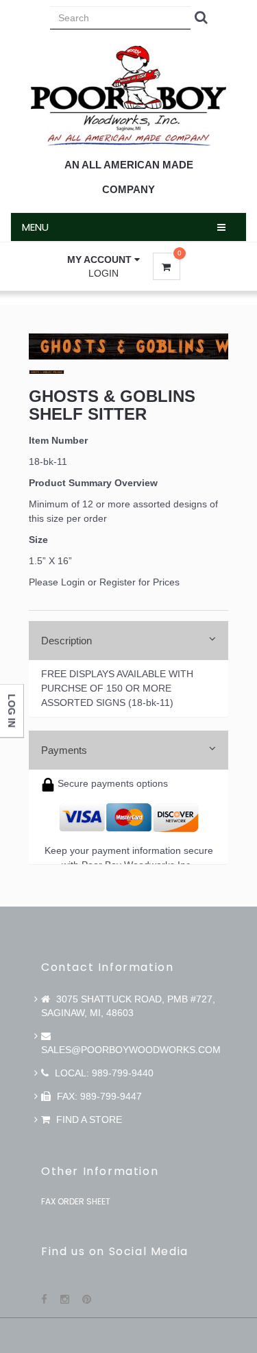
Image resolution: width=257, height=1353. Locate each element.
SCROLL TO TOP (223, 263)
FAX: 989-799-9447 (98, 1096)
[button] (103, 259)
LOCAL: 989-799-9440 (103, 1072)
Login (103, 273)
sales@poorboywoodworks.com (131, 1049)
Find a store (87, 1119)
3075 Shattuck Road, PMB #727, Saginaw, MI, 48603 (128, 1006)
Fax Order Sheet (75, 1201)
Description (66, 640)
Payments (64, 750)
